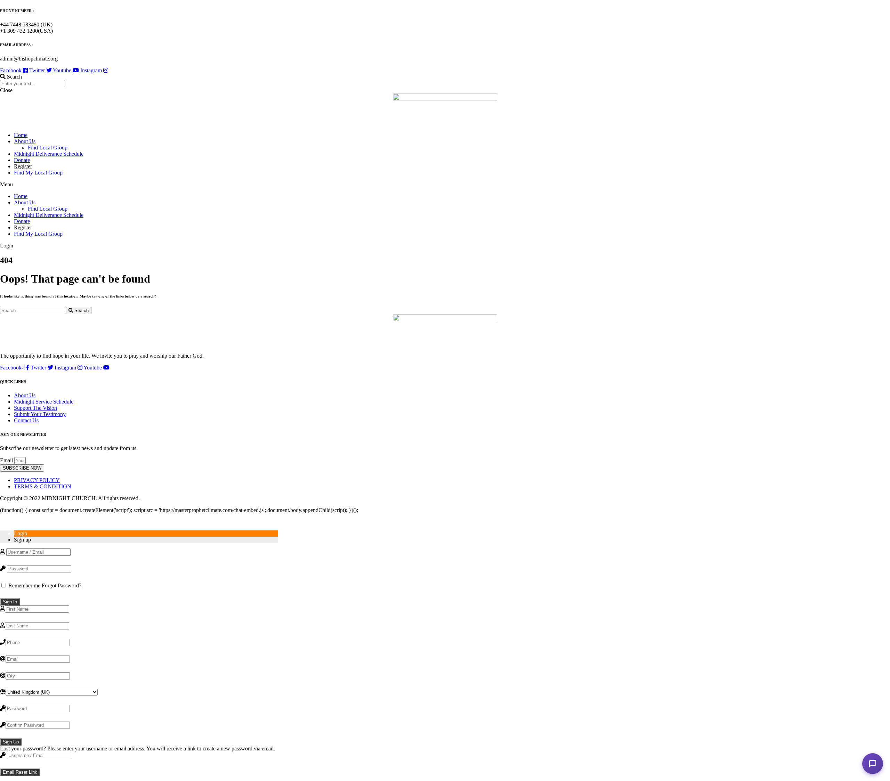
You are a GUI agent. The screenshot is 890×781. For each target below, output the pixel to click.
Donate (22, 160)
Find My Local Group (38, 173)
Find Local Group (47, 147)
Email (7, 460)
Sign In (10, 601)
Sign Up (11, 742)
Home (20, 135)
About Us (24, 141)
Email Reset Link (20, 772)
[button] (445, 77)
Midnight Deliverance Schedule (48, 154)
